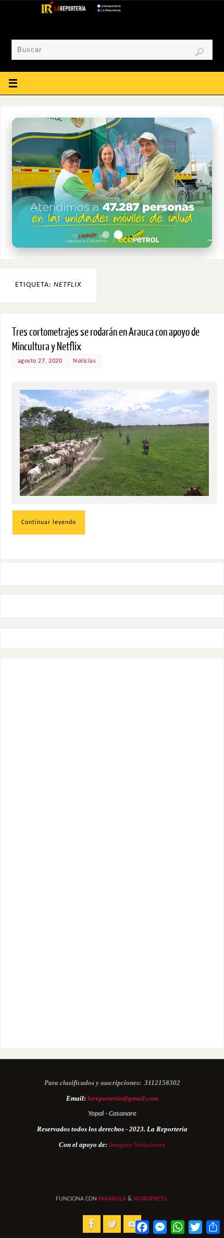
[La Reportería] (92, 1224)
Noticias (84, 361)
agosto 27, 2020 (40, 361)
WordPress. (150, 1199)
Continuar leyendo (48, 522)
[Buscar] (199, 52)
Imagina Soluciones (137, 1144)
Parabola (112, 1199)
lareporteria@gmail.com (123, 1098)
